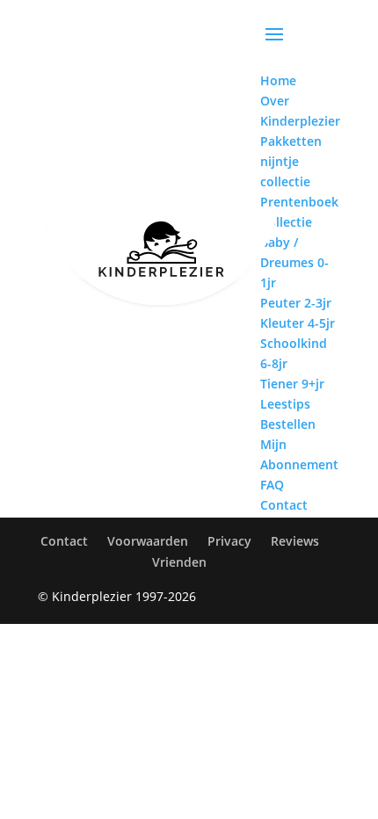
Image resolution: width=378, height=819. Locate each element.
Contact (64, 541)
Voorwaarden (147, 541)
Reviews (295, 541)
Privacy (229, 541)
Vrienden (179, 562)
